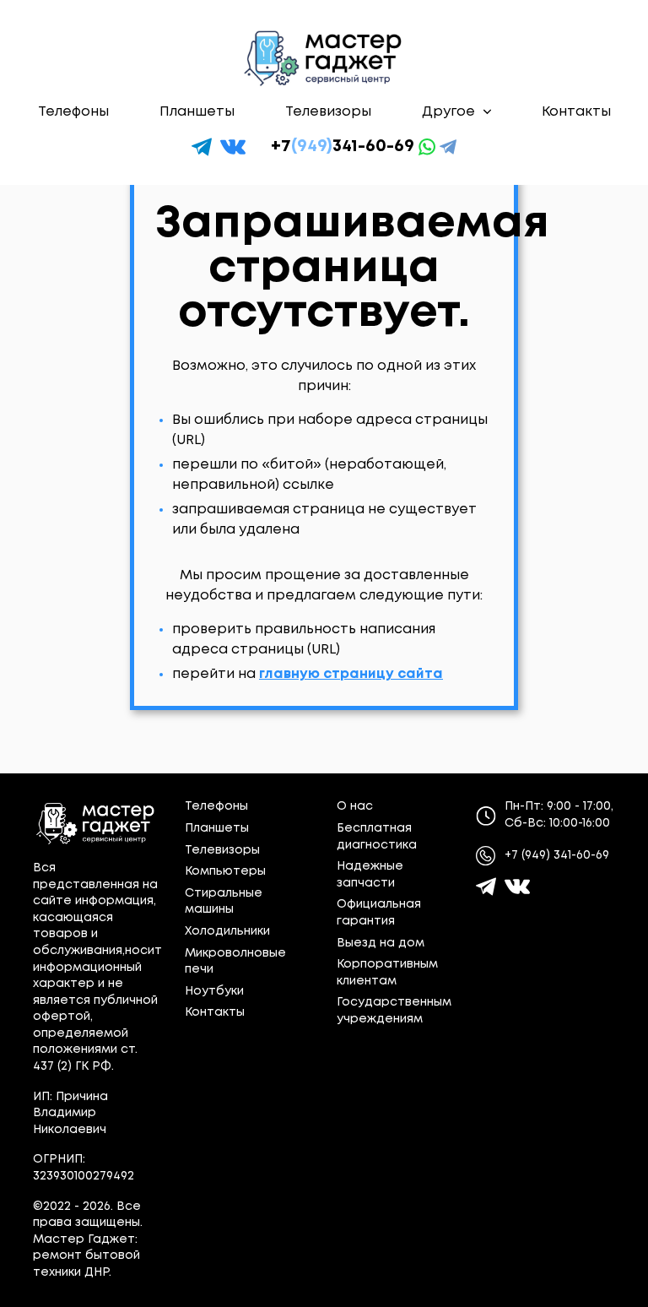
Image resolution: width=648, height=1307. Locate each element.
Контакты (576, 112)
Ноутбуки (214, 991)
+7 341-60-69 (342, 146)
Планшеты (197, 112)
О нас (355, 806)
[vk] (233, 147)
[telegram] (202, 147)
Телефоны (73, 112)
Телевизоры (328, 112)
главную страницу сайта (351, 674)
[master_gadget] (517, 886)
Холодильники (227, 931)
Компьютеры (225, 871)
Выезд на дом (380, 943)
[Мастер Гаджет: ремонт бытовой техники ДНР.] (324, 57)
